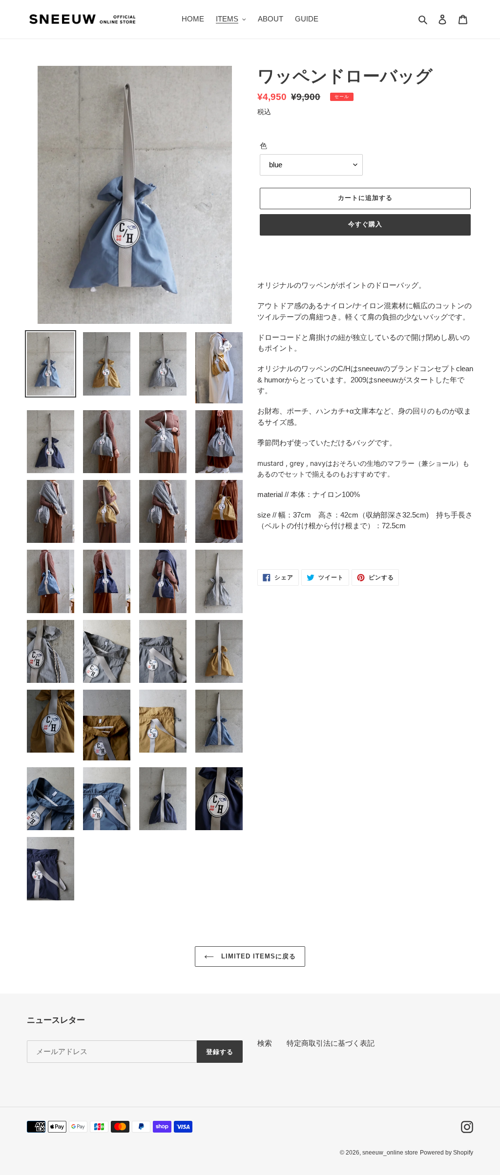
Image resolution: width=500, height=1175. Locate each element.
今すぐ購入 (365, 224)
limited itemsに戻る (257, 956)
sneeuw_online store (390, 1152)
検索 (264, 1043)
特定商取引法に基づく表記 (331, 1043)
